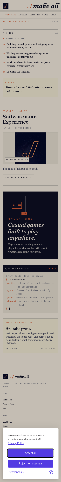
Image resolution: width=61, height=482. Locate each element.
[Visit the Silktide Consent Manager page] (51, 472)
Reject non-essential (30, 463)
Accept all (30, 453)
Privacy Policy (16, 443)
